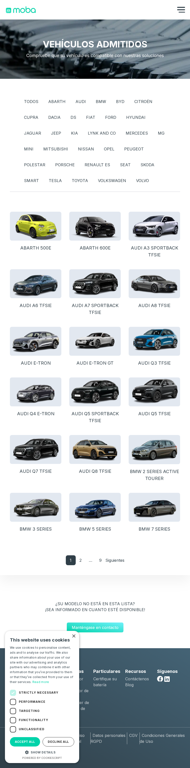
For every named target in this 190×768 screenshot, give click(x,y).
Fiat (90, 117)
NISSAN (86, 148)
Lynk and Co (102, 133)
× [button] (73, 636)
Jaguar (32, 133)
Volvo (142, 180)
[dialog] (42, 697)
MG (161, 133)
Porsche (65, 164)
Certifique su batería (105, 681)
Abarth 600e (95, 247)
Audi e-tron (36, 363)
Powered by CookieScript (42, 758)
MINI (28, 148)
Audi (80, 101)
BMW (101, 101)
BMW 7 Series (154, 529)
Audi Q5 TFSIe (154, 413)
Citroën (143, 101)
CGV (133, 735)
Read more (40, 682)
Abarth (57, 101)
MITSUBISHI (55, 148)
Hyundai (135, 117)
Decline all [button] (58, 742)
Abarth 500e (35, 247)
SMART (31, 180)
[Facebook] (160, 679)
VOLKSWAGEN (112, 180)
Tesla (55, 180)
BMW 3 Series (36, 529)
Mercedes (137, 133)
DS (73, 117)
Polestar (34, 164)
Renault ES (97, 164)
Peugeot (134, 148)
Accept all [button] (25, 742)
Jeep (56, 133)
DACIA (54, 117)
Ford (110, 117)
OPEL (109, 148)
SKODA (147, 164)
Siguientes (114, 560)
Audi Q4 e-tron (35, 413)
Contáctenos (137, 678)
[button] (42, 752)
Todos (31, 101)
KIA (74, 133)
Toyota (80, 180)
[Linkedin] (167, 679)
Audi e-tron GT (95, 363)
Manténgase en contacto (95, 627)
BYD (120, 101)
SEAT (125, 164)
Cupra (31, 117)
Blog (129, 684)
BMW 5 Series (95, 529)
